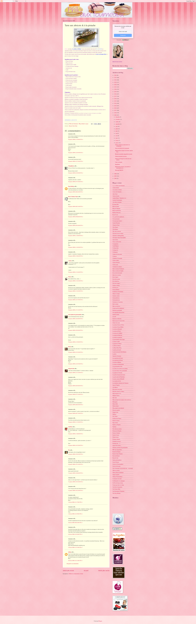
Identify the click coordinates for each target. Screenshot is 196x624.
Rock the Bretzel (116, 456)
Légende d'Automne (117, 356)
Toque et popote (116, 474)
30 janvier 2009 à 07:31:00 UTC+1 (75, 394)
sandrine (70, 427)
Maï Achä (115, 397)
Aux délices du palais (117, 202)
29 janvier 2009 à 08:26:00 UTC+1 (75, 192)
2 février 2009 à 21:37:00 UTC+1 (75, 502)
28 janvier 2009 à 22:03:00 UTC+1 (75, 152)
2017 (115, 96)
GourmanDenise (116, 298)
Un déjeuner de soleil (117, 478)
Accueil (86, 570)
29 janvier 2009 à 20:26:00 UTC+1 (75, 330)
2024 (115, 80)
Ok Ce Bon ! (115, 416)
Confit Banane (116, 246)
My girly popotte (116, 410)
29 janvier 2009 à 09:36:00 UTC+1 (75, 225)
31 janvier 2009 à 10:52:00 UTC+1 (75, 481)
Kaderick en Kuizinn (117, 318)
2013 (115, 105)
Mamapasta (115, 402)
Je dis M (114, 316)
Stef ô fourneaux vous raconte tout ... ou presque (123, 468)
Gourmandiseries (116, 300)
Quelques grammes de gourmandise (120, 447)
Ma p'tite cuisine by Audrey (118, 391)
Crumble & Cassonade (117, 258)
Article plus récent (68, 570)
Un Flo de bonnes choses (118, 483)
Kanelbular (117, 164)
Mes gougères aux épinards (118, 408)
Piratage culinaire (116, 439)
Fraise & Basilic (116, 289)
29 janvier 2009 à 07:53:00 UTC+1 (75, 181)
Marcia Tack (115, 404)
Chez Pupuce (115, 227)
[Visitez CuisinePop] (117, 529)
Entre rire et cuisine (117, 275)
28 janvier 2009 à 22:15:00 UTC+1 (75, 161)
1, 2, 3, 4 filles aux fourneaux (119, 185)
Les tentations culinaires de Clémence (120, 383)
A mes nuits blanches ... (117, 192)
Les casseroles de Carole (118, 358)
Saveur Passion (116, 462)
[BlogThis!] (96, 124)
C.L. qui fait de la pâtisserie (118, 217)
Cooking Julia (115, 248)
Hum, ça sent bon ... (117, 306)
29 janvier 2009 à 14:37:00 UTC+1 (75, 299)
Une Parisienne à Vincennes (118, 491)
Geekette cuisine (116, 296)
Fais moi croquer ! (116, 283)
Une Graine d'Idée (116, 489)
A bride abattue (116, 187)
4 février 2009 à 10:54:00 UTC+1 (75, 534)
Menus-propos (116, 406)
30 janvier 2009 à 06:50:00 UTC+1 (75, 385)
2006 (115, 178)
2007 (115, 176)
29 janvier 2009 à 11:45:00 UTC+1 (75, 247)
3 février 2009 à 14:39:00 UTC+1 (75, 514)
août (117, 126)
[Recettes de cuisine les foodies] (119, 551)
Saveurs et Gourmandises (118, 464)
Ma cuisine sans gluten (117, 389)
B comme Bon (116, 204)
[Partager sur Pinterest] (100, 124)
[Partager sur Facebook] (99, 124)
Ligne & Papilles (116, 385)
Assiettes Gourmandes (117, 200)
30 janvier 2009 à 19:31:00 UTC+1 (75, 464)
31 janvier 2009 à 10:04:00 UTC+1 (75, 473)
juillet (117, 128)
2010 (115, 112)
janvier (117, 142)
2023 (115, 82)
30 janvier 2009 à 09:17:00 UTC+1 (75, 413)
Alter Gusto (115, 194)
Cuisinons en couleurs (117, 266)
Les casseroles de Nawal (118, 360)
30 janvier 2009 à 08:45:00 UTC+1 (75, 404)
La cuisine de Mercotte (117, 335)
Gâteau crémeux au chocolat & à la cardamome (122, 145)
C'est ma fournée (116, 219)
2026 (115, 75)
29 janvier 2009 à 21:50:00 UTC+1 (75, 342)
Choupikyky (71, 166)
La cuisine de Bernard (117, 329)
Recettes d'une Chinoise (118, 453)
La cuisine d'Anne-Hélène (118, 327)
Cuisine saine (115, 264)
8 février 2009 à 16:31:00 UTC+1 (75, 560)
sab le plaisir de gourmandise (74, 314)
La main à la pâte (116, 341)
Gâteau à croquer (116, 293)
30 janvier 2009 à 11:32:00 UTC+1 (75, 422)
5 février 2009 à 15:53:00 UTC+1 (75, 547)
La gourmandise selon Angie (119, 339)
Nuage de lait (115, 412)
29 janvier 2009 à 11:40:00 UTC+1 (75, 235)
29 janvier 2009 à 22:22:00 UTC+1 (75, 352)
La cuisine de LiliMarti (117, 333)
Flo (69, 450)
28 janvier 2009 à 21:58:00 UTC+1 (75, 139)
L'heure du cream (116, 323)
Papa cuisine (115, 422)
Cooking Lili (115, 250)
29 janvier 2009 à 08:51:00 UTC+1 (75, 206)
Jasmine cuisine (116, 314)
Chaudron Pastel (116, 225)
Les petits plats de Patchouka (119, 377)
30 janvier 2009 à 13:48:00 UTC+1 (75, 433)
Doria (69, 346)
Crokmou (115, 256)
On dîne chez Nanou (117, 418)
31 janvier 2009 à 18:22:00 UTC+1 (75, 490)
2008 (115, 173)
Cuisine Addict (116, 260)
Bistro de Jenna (116, 206)
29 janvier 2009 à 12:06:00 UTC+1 (75, 256)
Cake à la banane (118, 162)
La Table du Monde (117, 345)
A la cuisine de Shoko (117, 189)
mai (116, 133)
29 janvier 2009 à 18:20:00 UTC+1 (75, 318)
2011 (115, 110)
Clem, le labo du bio (117, 241)
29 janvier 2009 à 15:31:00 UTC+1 (75, 310)
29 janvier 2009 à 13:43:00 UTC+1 (75, 291)
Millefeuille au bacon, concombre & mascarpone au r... (122, 167)
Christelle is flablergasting (118, 235)
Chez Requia (115, 229)
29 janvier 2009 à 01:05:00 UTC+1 (75, 173)
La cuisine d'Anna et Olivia (118, 325)
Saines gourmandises (117, 460)
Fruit (74, 126)
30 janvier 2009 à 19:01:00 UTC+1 (75, 454)
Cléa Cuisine (115, 239)
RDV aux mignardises (117, 449)
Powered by (119, 40)
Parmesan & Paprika (117, 431)
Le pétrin (114, 354)
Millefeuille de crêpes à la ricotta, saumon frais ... (124, 151)
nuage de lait (71, 368)
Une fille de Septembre (117, 487)
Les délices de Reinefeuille (118, 364)
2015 (115, 101)
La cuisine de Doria (117, 331)
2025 (115, 77)
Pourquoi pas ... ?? (116, 443)
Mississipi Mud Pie (119, 170)
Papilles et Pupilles (117, 424)
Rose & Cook (115, 458)
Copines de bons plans (117, 254)
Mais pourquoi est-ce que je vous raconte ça (122, 399)
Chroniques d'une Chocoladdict (119, 237)
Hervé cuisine (115, 304)
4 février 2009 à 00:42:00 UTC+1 (75, 522)
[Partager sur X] (97, 124)
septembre (118, 124)
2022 (115, 84)
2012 (115, 108)
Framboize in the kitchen (118, 291)
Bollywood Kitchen (117, 210)
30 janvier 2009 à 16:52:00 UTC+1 (75, 445)
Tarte (76, 126)
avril (117, 135)
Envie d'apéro (115, 277)
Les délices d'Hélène (117, 362)
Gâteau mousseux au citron (121, 156)
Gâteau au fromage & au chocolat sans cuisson (123, 159)
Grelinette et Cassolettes (118, 302)
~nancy (70, 260)
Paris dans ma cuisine (117, 429)
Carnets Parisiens (116, 223)
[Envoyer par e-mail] (94, 124)
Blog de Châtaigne (116, 208)
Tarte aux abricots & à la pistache (122, 148)
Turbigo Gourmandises (117, 476)
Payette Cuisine (116, 435)
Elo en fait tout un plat (117, 273)
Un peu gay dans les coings (118, 485)
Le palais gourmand (117, 350)
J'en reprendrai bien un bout (118, 312)
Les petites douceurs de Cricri (119, 374)
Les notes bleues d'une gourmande (120, 370)
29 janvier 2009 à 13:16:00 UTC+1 (75, 272)
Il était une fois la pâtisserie (118, 308)
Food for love (115, 287)
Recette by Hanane (116, 451)
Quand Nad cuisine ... (117, 445)
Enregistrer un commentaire (73, 563)
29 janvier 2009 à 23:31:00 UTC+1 (75, 372)
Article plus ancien (103, 570)
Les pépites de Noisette (117, 372)
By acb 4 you (115, 214)
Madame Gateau (116, 395)
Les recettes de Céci (117, 381)
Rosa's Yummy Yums (73, 196)
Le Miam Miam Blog (117, 347)
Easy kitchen (71, 186)
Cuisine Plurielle (116, 262)
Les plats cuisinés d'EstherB (118, 379)
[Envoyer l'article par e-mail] (92, 123)
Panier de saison (116, 420)
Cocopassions (115, 244)
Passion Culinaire (116, 433)
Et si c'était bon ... (116, 281)
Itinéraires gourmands (117, 310)
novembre (118, 119)
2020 (115, 89)
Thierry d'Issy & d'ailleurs (118, 472)
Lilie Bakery (115, 387)
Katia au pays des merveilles (118, 320)
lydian (69, 552)
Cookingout (115, 252)
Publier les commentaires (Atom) (76, 573)
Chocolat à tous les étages (118, 233)
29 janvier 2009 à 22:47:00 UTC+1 (75, 364)
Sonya (69, 276)
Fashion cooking (116, 285)
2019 (115, 91)
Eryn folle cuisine (116, 279)
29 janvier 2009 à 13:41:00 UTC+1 (75, 281)
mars (117, 138)
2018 (115, 94)
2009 (115, 115)
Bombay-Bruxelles (117, 212)
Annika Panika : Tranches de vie (119, 198)
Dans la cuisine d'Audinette (118, 268)
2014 (115, 103)
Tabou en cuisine (116, 470)
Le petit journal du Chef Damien (119, 352)
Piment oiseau (116, 437)
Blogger (100, 621)
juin (116, 131)
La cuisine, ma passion (117, 337)
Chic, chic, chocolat (117, 231)
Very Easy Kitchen (116, 493)
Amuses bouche (116, 196)
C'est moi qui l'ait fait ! (117, 221)
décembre (118, 117)
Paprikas (114, 426)
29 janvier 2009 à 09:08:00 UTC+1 (75, 216)
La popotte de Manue (117, 343)
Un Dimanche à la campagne (119, 481)
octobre (117, 121)
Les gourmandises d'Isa (117, 366)
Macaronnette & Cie (117, 393)
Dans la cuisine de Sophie (118, 271)
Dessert (70, 126)
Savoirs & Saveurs (116, 466)
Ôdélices (114, 414)
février (117, 140)
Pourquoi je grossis (117, 441)
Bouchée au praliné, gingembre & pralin (123, 154)
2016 (115, 98)
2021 (115, 87)
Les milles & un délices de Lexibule (120, 368)
